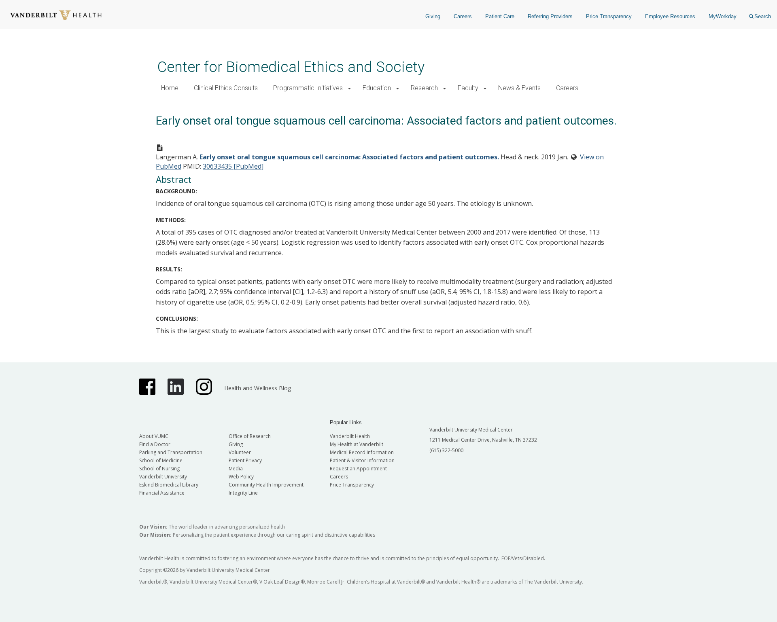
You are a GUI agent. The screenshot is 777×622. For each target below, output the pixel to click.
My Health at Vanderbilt (356, 444)
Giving (432, 16)
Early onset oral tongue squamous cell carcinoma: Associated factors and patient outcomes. (350, 156)
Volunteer (240, 452)
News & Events (519, 88)
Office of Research (250, 436)
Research (424, 88)
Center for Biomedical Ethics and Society (291, 67)
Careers (463, 16)
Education (377, 88)
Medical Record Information (362, 452)
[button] (349, 88)
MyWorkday (723, 16)
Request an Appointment (358, 468)
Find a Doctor (154, 444)
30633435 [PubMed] (233, 166)
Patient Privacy (245, 460)
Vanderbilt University (163, 476)
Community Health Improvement (266, 484)
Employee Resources (670, 16)
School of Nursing (159, 468)
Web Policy (241, 476)
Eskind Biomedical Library (168, 484)
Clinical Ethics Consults (226, 88)
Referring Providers (550, 16)
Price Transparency (609, 16)
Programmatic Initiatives (308, 88)
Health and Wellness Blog (257, 388)
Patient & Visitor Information (362, 460)
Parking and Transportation (170, 452)
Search (762, 16)
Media (236, 468)
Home (169, 88)
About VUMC (153, 436)
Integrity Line (243, 492)
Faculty (468, 88)
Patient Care (499, 16)
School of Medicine (161, 460)
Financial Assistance (162, 492)
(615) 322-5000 (446, 450)
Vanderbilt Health (350, 436)
